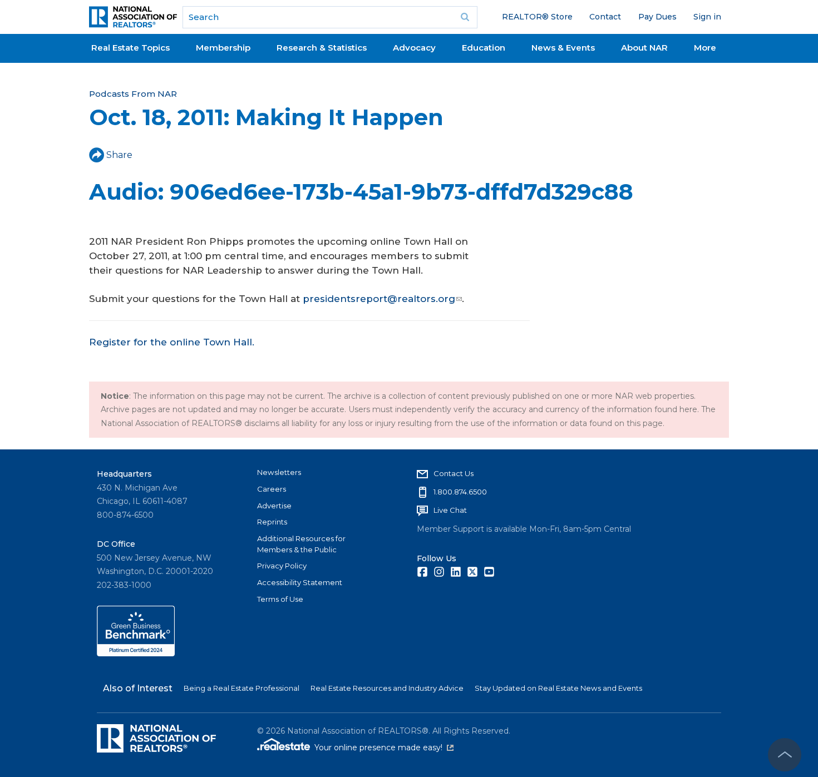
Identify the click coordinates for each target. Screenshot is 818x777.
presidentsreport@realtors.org (379, 298)
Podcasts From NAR (133, 93)
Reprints (272, 521)
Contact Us (453, 473)
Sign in (707, 17)
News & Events (563, 47)
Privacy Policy (282, 565)
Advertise (274, 505)
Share (119, 155)
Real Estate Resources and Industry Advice (387, 688)
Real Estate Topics (130, 47)
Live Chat (450, 510)
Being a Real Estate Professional (241, 688)
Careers (271, 488)
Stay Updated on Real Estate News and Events (558, 688)
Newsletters (279, 472)
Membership (223, 47)
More (705, 47)
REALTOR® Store (537, 17)
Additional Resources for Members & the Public (301, 544)
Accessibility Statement (299, 582)
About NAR (644, 47)
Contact (605, 17)
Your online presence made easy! (384, 748)
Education (483, 47)
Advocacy (414, 47)
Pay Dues (657, 17)
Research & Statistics (322, 47)
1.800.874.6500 (460, 491)
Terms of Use (280, 599)
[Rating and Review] (136, 654)
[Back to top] (784, 754)
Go (465, 17)
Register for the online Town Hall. (171, 342)
